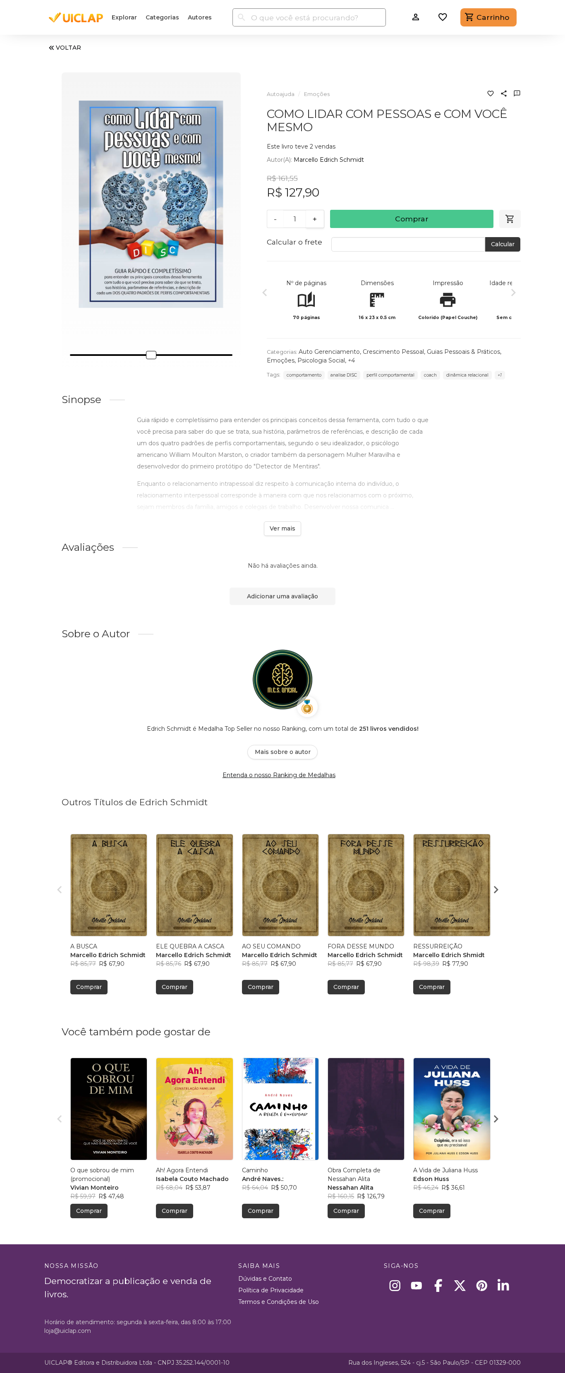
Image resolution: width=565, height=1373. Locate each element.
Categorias (162, 17)
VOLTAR (68, 47)
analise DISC (343, 375)
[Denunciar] (517, 94)
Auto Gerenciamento (329, 351)
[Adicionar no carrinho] (510, 219)
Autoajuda (280, 94)
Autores (200, 17)
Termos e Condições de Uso (278, 1302)
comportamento (304, 375)
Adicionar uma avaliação (282, 596)
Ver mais (282, 528)
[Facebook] (438, 1285)
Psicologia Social (321, 360)
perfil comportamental (390, 375)
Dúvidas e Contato (265, 1278)
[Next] (513, 293)
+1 (500, 375)
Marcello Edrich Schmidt (329, 159)
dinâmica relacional (467, 375)
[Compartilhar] (504, 94)
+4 (351, 360)
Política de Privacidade (271, 1290)
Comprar (412, 218)
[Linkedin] (504, 1285)
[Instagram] (395, 1285)
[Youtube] (417, 1285)
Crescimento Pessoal (393, 351)
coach (430, 375)
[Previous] (264, 293)
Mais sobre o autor (283, 752)
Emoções (317, 94)
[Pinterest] (482, 1285)
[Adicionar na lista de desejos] (490, 94)
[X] (460, 1285)
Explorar (124, 17)
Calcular (503, 244)
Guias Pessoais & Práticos (463, 351)
